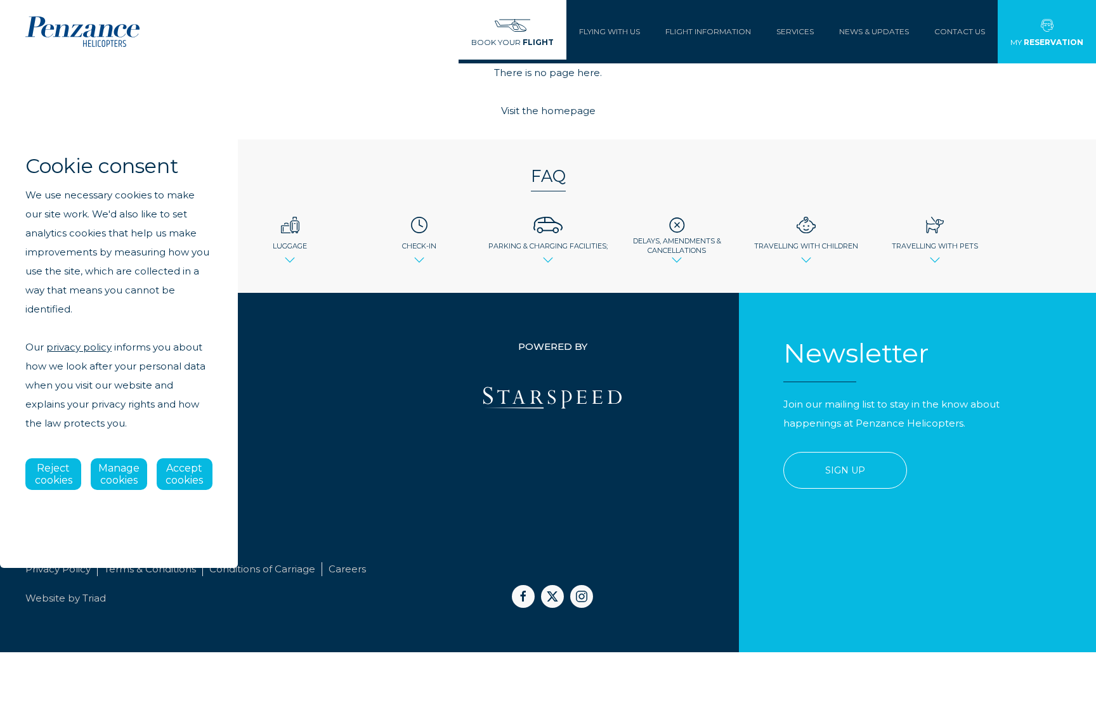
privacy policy (79, 347)
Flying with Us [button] (609, 31)
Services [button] (795, 31)
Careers (347, 569)
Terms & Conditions (150, 569)
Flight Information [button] (708, 31)
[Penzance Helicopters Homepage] (82, 32)
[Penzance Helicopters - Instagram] (581, 596)
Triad (94, 598)
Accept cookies (184, 474)
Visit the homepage (548, 111)
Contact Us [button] (959, 31)
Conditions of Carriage (262, 569)
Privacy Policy (58, 569)
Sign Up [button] (845, 470)
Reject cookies (53, 474)
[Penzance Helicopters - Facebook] (523, 596)
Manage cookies (119, 474)
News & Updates (874, 31)
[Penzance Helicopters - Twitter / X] (552, 596)
